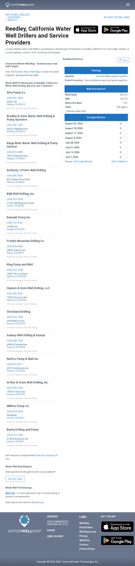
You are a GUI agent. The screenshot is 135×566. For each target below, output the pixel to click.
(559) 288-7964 (15, 340)
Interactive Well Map (117, 17)
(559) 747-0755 (15, 222)
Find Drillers (86, 527)
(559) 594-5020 (15, 411)
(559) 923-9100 (15, 199)
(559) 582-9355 (15, 293)
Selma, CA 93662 (16, 182)
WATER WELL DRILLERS (17, 14)
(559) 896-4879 (15, 175)
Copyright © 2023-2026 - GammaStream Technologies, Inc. (67, 561)
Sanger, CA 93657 (16, 158)
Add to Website (119, 161)
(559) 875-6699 (15, 152)
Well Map (84, 523)
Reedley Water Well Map (27, 71)
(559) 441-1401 (15, 125)
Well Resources (87, 531)
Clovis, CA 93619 (15, 253)
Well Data (84, 540)
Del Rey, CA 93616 (16, 131)
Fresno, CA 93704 (16, 347)
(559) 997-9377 (15, 364)
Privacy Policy (87, 549)
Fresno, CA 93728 (16, 323)
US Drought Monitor (83, 161)
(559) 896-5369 (15, 388)
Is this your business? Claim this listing (22, 108)
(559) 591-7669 (15, 98)
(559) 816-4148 (15, 270)
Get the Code (15, 478)
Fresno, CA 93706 (16, 370)
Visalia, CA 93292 (16, 229)
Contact (83, 544)
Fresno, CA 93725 (16, 394)
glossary (39, 502)
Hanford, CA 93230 (16, 276)
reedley (12, 20)
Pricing (83, 536)
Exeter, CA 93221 (16, 418)
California (14, 17)
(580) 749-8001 (55, 536)
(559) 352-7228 (15, 317)
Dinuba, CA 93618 (16, 104)
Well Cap (10, 493)
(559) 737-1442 (15, 435)
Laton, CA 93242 (15, 205)
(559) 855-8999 (15, 246)
